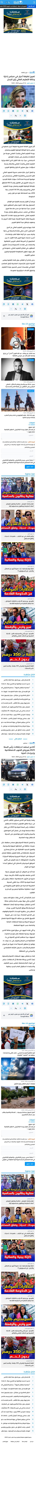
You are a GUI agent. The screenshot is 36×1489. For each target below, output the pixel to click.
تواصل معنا (24, 1441)
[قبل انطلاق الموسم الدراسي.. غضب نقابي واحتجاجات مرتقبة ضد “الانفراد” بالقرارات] (18, 1041)
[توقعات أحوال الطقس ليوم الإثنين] (18, 1071)
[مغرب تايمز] (18, 2)
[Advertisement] (18, 52)
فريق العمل (5, 1441)
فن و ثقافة (24, 72)
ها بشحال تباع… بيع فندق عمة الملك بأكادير (17, 680)
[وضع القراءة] (8, 111)
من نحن (31, 1441)
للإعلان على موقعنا (15, 1441)
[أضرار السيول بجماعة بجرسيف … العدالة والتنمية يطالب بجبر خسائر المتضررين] (18, 1101)
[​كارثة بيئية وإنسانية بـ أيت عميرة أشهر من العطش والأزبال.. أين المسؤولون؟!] (18, 557)
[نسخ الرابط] (4, 111)
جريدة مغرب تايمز (12, 1437)
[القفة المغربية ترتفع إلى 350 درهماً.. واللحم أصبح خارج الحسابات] (18, 655)
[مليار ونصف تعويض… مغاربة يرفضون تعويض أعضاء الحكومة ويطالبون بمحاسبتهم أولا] (18, 493)
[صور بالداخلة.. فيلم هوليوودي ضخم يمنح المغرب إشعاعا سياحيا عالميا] (18, 404)
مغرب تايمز (30, 83)
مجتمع (25, 743)
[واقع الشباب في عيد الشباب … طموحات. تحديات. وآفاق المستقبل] (18, 525)
